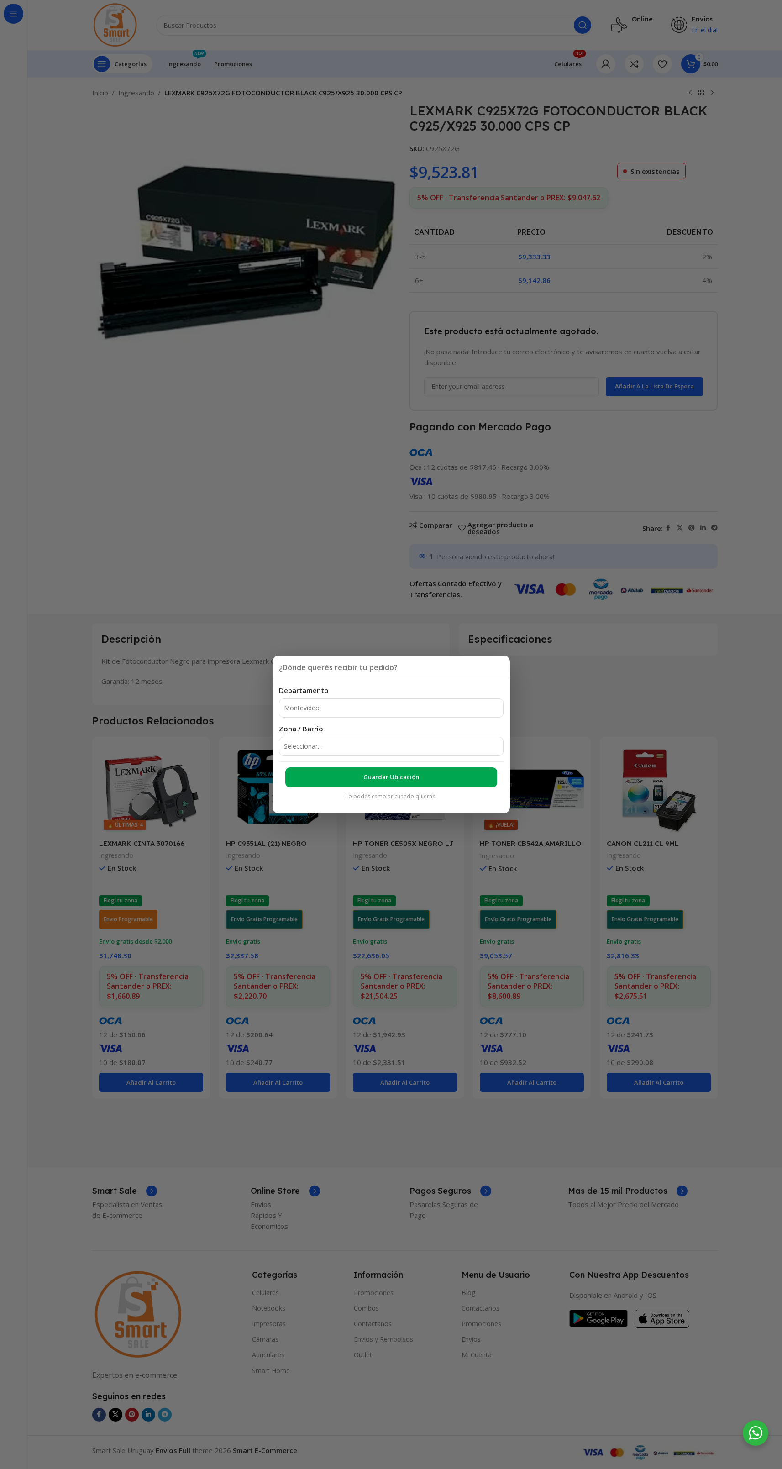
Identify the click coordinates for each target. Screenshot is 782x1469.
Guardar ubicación (391, 777)
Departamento (304, 690)
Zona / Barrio (301, 728)
